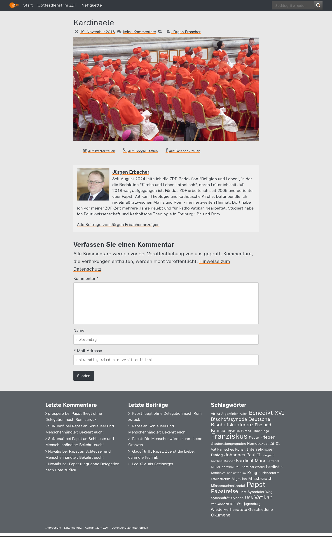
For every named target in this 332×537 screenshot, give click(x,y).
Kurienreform (269, 473)
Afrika (215, 414)
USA (249, 497)
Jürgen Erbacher (186, 32)
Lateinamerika (220, 479)
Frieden (267, 437)
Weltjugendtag (248, 504)
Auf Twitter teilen (101, 151)
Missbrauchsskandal (228, 486)
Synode (237, 498)
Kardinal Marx (250, 460)
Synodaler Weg (260, 492)
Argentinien (229, 413)
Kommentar (85, 278)
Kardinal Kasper (223, 461)
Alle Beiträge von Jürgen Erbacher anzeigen (118, 224)
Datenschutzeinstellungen (130, 527)
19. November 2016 (97, 32)
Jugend (269, 455)
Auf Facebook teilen (184, 151)
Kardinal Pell (231, 467)
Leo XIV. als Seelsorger (152, 464)
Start (28, 5)
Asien (244, 413)
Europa (246, 431)
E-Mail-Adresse (87, 350)
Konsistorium (236, 473)
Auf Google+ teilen (143, 151)
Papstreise (224, 491)
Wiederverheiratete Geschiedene (242, 509)
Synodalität (220, 498)
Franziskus (229, 436)
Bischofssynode (229, 419)
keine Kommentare (139, 32)
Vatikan (263, 497)
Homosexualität (260, 443)
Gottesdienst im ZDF (57, 5)
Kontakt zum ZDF (96, 527)
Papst (256, 484)
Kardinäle (274, 466)
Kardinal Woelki (253, 467)
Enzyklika (233, 431)
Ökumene (220, 515)
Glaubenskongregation (228, 444)
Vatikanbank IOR (223, 504)
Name (78, 330)
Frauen (254, 438)
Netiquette (92, 5)
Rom (243, 492)
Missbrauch (260, 478)
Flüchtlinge (261, 431)
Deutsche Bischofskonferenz (240, 422)
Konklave (218, 473)
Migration (239, 479)
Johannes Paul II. (243, 454)
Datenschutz (73, 527)
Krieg (252, 472)
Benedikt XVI (266, 412)
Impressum (53, 527)
